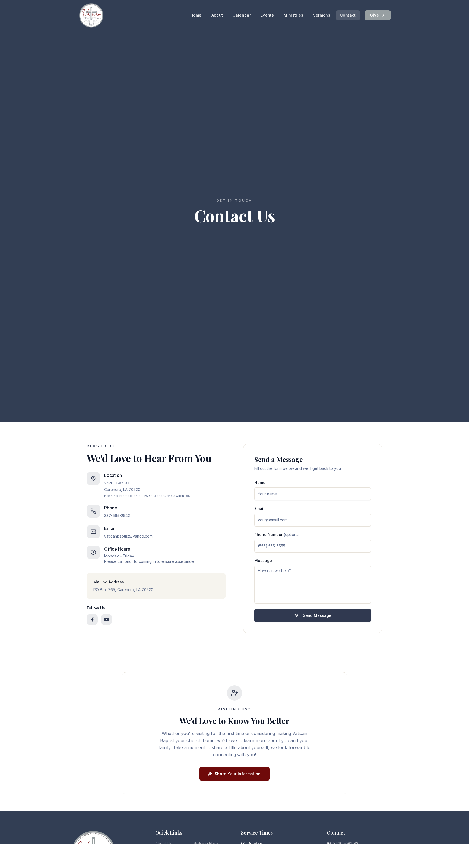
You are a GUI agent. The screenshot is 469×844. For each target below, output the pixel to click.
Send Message (317, 615)
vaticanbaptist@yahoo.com (128, 536)
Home (195, 15)
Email (259, 508)
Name (259, 482)
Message (263, 560)
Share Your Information (238, 773)
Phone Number (277, 534)
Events (267, 15)
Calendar (242, 15)
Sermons (321, 15)
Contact (348, 15)
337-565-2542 (117, 515)
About (217, 15)
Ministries (293, 15)
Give (374, 15)
